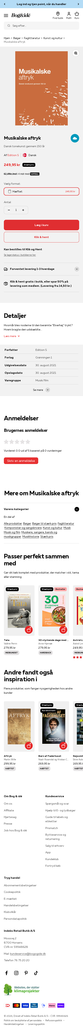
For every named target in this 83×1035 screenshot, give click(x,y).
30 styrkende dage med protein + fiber (53, 640)
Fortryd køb (53, 865)
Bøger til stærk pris (44, 523)
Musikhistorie (30, 536)
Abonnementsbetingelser (20, 885)
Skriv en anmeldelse (21, 461)
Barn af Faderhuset (49, 755)
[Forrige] (4, 4)
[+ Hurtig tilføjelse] (28, 630)
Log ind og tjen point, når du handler (41, 4)
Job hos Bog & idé (15, 830)
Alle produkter (13, 523)
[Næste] (78, 4)
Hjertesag (10, 817)
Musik (67, 527)
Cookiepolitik (12, 892)
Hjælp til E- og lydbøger (60, 810)
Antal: (7, 202)
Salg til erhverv (54, 845)
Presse (8, 823)
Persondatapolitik (15, 918)
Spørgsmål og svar (57, 803)
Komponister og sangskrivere (23, 527)
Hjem (7, 38)
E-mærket (10, 898)
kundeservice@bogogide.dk (28, 953)
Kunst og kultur (53, 38)
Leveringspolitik (36, 1024)
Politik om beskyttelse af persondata (23, 1020)
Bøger (17, 38)
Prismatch (51, 828)
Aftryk (8, 755)
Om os (8, 803)
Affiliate (9, 810)
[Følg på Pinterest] (26, 973)
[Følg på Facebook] (6, 973)
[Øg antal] (23, 210)
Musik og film (12, 532)
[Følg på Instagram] (16, 973)
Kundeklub (52, 859)
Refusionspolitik (53, 1020)
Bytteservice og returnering (55, 837)
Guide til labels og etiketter (56, 819)
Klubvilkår (10, 912)
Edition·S (13, 155)
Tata (6, 640)
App (48, 852)
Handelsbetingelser (16, 905)
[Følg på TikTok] (36, 973)
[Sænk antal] (9, 210)
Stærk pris (46, 536)
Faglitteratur (32, 38)
